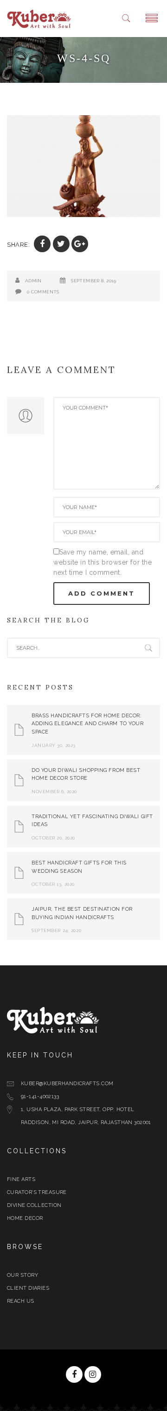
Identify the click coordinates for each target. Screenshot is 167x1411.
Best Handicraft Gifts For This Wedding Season (79, 867)
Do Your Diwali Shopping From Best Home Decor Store (86, 774)
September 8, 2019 (93, 280)
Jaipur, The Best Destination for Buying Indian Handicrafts (82, 913)
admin (33, 280)
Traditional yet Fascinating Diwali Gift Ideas (92, 821)
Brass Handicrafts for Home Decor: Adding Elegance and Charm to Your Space (87, 724)
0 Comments (43, 291)
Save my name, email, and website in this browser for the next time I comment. (102, 562)
